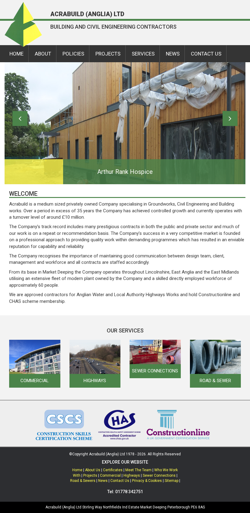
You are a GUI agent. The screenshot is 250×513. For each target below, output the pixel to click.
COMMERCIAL (34, 380)
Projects (90, 475)
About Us (92, 470)
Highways (131, 475)
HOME (16, 54)
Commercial (110, 475)
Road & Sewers (82, 481)
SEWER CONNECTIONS (155, 371)
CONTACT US (206, 54)
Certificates (113, 470)
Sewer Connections (159, 475)
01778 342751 (129, 491)
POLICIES (73, 54)
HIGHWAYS (95, 380)
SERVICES (143, 54)
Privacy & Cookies (147, 481)
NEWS (173, 54)
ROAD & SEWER (215, 380)
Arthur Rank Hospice (125, 171)
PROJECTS (107, 54)
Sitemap (171, 481)
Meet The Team (138, 470)
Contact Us (119, 481)
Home (77, 470)
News (103, 481)
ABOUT (43, 54)
